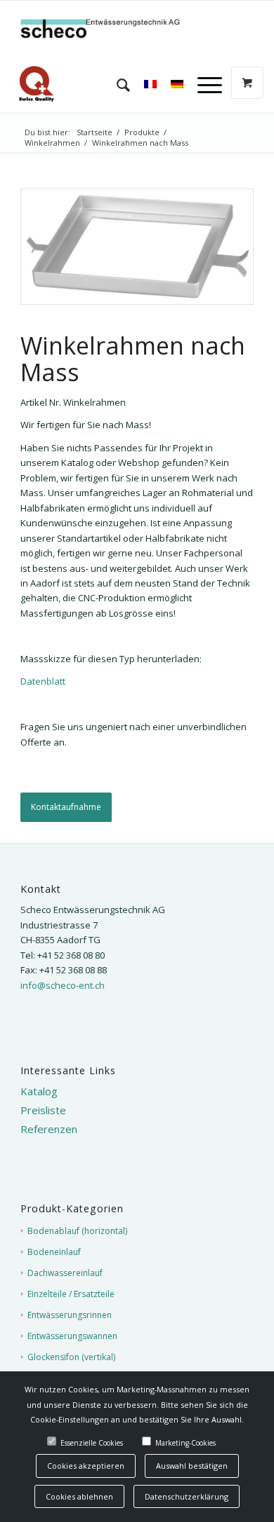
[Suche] (116, 85)
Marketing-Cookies (185, 1443)
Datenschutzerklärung (186, 1496)
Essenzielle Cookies (91, 1443)
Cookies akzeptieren (85, 1465)
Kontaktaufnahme (66, 807)
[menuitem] (116, 85)
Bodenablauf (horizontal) (77, 1231)
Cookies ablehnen (79, 1496)
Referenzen (48, 1129)
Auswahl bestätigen (192, 1465)
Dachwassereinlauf (65, 1273)
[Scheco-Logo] (113, 29)
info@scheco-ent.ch (62, 985)
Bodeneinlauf (54, 1252)
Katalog (39, 1091)
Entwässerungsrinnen (69, 1315)
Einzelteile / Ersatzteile (71, 1294)
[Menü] (202, 85)
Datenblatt (42, 681)
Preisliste (43, 1110)
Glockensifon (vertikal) (71, 1357)
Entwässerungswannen (72, 1336)
